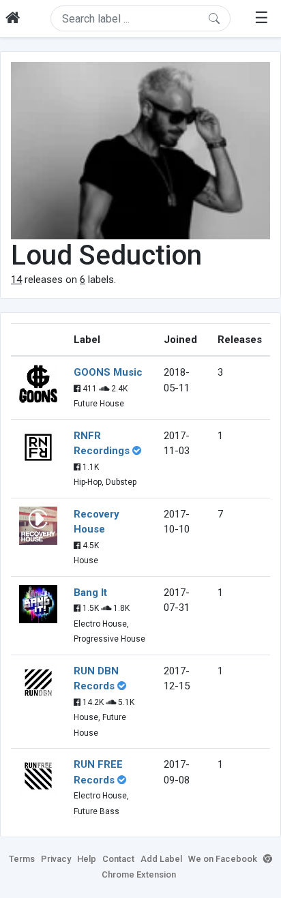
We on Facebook (222, 859)
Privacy (56, 859)
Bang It (90, 592)
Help (86, 859)
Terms (22, 859)
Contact (118, 859)
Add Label (161, 859)
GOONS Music (108, 372)
